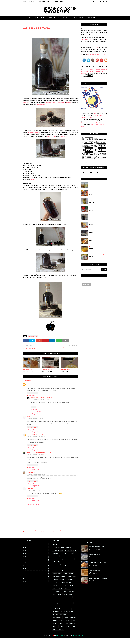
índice (96, 48)
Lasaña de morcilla (94, 554)
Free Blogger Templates (79, 635)
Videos (48, 1)
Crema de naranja (94, 247)
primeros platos (57, 600)
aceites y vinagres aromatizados (62, 547)
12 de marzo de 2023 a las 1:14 (34, 490)
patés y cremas (57, 591)
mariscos (55, 579)
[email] (106, 1)
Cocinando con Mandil (35, 434)
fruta (61, 565)
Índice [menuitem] (31, 17)
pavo (65, 591)
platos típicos (56, 597)
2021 (36, 547)
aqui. (95, 113)
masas (62, 579)
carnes (71, 553)
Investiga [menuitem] (65, 17)
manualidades (72, 576)
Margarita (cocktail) (66, 369)
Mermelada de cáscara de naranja (97, 192)
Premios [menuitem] (74, 17)
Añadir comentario (33, 504)
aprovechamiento (58, 550)
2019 (36, 553)
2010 (36, 581)
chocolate (62, 136)
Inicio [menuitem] (24, 17)
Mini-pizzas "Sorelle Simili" (96, 239)
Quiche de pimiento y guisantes (98, 578)
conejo (63, 556)
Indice (24, 1)
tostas (74, 620)
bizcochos (55, 553)
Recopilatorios (40, 1)
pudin (74, 600)
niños (61, 585)
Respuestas (31, 395)
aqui (32, 179)
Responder (29, 393)
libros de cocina (57, 573)
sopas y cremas (57, 617)
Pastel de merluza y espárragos (95, 571)
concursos (56, 556)
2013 (36, 572)
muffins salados (66, 582)
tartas (60, 620)
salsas (67, 606)
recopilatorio (69, 603)
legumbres (65, 570)
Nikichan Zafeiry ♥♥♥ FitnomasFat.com (40, 452)
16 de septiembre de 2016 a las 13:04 (36, 418)
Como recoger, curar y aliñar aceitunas (97, 200)
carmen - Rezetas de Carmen (41, 398)
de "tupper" (56, 562)
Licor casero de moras (95, 215)
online (92, 121)
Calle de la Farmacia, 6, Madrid (90, 123)
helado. (68, 103)
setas (69, 609)
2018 (36, 556)
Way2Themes (59, 635)
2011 (36, 578)
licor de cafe (51, 136)
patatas (67, 588)
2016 (36, 563)
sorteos (55, 620)
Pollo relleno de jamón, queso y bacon (98, 563)
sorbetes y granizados (70, 617)
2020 (36, 550)
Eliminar (35, 393)
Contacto (31, 1)
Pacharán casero (47, 369)
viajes (61, 626)
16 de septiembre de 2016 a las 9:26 (36, 386)
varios (66, 623)
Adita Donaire (32, 472)
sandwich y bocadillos (59, 609)
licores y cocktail (31, 24)
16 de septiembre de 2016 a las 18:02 (36, 454)
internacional (56, 570)
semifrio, (48, 103)
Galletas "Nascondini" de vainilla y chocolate (96, 547)
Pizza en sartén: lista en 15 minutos (96, 208)
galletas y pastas (70, 565)
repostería (55, 606)
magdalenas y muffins (59, 576)
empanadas (64, 562)
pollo (64, 597)
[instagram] (97, 1)
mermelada (26, 103)
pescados (71, 591)
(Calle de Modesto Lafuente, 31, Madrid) (92, 116)
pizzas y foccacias (69, 594)
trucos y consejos (57, 623)
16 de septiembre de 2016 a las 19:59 (36, 474)
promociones (67, 600)
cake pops (63, 553)
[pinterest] (100, 1)
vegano (72, 623)
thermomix (68, 620)
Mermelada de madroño (96, 223)
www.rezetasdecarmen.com (89, 68)
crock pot (55, 559)
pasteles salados (57, 588)
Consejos (69, 556)
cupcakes (71, 559)
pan (66, 585)
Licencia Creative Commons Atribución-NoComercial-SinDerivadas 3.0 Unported (94, 71)
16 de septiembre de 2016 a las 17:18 (36, 436)
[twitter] (94, 1)
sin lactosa (63, 614)
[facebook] (91, 1)
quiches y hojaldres (58, 603)
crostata (61, 103)
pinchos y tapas (57, 594)
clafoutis (54, 103)
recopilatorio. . (42, 105)
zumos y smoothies (58, 629)
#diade (55, 544)
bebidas (73, 550)
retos (62, 606)
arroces (67, 550)
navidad (55, 585)
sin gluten (71, 611)
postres (70, 597)
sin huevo (55, 614)
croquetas (63, 559)
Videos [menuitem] (81, 17)
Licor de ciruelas (27, 369)
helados (55, 568)
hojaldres (62, 568)
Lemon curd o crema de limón (97, 255)
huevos (69, 568)
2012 (36, 575)
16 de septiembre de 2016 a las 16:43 (40, 399)
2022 (36, 544)
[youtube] (103, 1)
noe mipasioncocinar (34, 384)
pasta (71, 585)
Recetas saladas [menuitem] (40, 17)
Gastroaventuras (57, 1)
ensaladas (73, 562)
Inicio (24, 24)
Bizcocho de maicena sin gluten (98, 183)
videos (67, 626)
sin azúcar (64, 611)
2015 (36, 566)
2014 (36, 569)
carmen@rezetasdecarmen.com (96, 54)
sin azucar (55, 611)
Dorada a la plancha (95, 231)
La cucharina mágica (34, 132)
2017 (36, 559)
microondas (56, 582)
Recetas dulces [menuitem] (54, 17)
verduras (55, 626)
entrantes (55, 565)
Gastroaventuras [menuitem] (91, 17)
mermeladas (70, 579)
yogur (73, 626)
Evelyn (29, 416)
